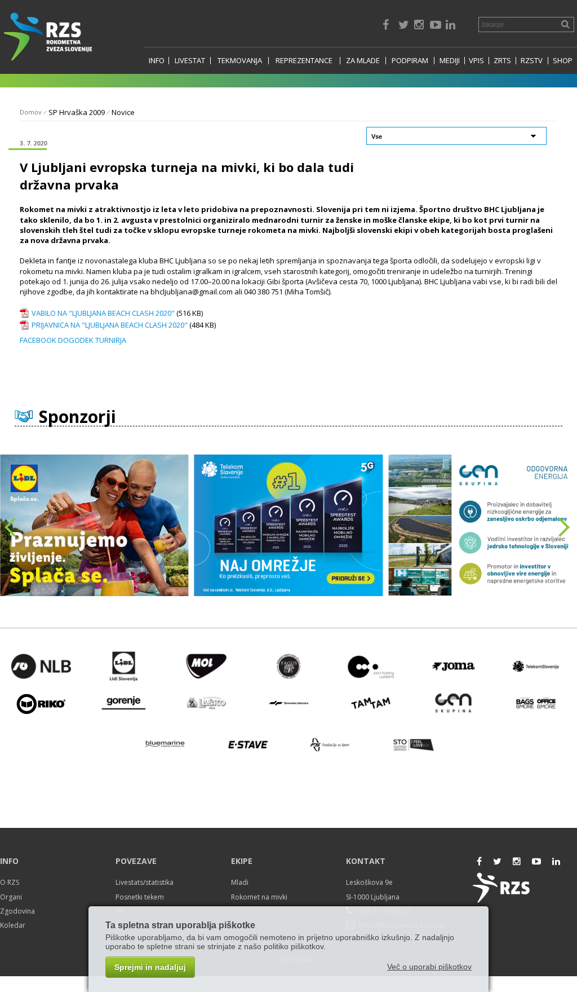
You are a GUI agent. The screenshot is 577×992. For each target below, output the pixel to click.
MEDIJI (450, 60)
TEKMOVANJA (240, 60)
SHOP (562, 60)
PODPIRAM (410, 60)
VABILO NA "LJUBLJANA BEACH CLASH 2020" (103, 313)
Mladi (239, 882)
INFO (157, 60)
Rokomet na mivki (259, 897)
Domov (31, 112)
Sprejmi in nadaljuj (150, 967)
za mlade (363, 60)
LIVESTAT (190, 60)
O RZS (9, 882)
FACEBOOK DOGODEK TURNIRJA (73, 340)
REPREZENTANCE (304, 60)
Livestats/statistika (145, 882)
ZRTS (502, 60)
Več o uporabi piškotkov (429, 966)
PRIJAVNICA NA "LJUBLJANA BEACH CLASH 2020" (110, 325)
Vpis (476, 60)
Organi (11, 897)
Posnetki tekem (140, 897)
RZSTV (532, 60)
